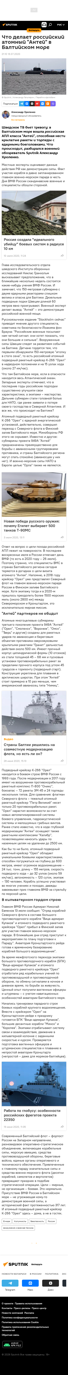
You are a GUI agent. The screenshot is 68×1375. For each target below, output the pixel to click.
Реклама (29, 1312)
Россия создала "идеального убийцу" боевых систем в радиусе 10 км (34, 244)
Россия (51, 1221)
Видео (8, 739)
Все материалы (18, 120)
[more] (62, 255)
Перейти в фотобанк (45, 97)
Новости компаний (12, 1312)
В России (35, 1273)
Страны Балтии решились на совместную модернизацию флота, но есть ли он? (29, 749)
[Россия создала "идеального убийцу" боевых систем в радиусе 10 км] (34, 213)
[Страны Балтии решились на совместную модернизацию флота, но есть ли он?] (34, 713)
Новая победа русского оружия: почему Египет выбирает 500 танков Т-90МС (32, 525)
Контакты (7, 1308)
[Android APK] (12, 1345)
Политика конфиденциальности (20, 1317)
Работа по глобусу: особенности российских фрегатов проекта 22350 (32, 1115)
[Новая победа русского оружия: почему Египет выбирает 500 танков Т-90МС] (34, 494)
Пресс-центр (39, 1308)
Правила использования (28, 1303)
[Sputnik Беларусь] (10, 26)
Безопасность (37, 1221)
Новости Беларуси (14, 1273)
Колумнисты (20, 1221)
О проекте (7, 1303)
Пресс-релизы (22, 1308)
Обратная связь (10, 1334)
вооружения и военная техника (18, 1228)
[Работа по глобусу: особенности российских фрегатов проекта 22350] (34, 1084)
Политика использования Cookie (20, 1322)
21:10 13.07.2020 (11, 54)
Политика (51, 1273)
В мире (6, 1221)
